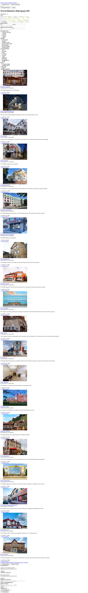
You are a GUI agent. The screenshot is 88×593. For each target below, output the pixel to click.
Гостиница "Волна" (5, 406)
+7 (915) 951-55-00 (5, 389)
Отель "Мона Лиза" (5, 455)
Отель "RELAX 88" (5, 529)
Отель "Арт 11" (4, 357)
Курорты (6, 2)
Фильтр (13, 7)
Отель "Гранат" (4, 136)
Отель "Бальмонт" (5, 382)
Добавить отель (5, 4)
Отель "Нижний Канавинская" (7, 111)
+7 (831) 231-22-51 (5, 266)
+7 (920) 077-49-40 (5, 93)
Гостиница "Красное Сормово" (7, 234)
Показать (3, 69)
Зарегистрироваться (9, 582)
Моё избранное (5, 591)
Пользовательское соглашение (21, 562)
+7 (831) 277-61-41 (5, 339)
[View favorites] (2, 15)
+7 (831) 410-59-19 (5, 216)
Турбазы (10, 2)
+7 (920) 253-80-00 (5, 536)
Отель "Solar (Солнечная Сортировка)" (9, 505)
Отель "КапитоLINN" (5, 480)
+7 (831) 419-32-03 (5, 192)
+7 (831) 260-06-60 (5, 364)
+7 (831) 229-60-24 (5, 241)
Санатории (14, 2)
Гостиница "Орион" (5, 283)
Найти (2, 586)
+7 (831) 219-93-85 (5, 413)
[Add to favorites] (2, 85)
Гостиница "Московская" (6, 209)
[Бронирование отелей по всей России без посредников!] (4, 1)
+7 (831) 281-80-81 (5, 315)
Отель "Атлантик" (5, 308)
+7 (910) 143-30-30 (5, 143)
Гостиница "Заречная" (5, 86)
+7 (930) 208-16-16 (5, 118)
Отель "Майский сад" (5, 259)
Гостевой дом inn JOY (5, 185)
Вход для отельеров (15, 4)
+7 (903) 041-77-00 (5, 462)
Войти (2, 582)
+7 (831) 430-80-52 (5, 438)
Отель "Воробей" (4, 160)
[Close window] (8, 565)
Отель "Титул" (4, 332)
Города (2, 2)
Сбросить (8, 69)
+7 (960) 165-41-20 (5, 561)
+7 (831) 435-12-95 (5, 487)
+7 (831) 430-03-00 (5, 167)
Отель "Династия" (5, 554)
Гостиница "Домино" (5, 431)
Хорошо (2, 571)
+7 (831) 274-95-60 (5, 290)
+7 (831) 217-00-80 (5, 512)
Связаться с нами (14, 564)
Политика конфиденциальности (8, 562)
